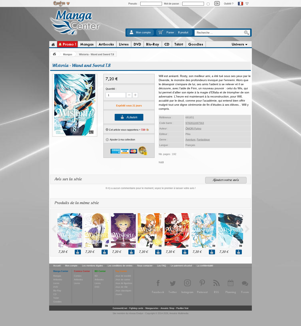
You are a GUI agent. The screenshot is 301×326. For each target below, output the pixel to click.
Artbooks (57, 279)
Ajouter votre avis (226, 180)
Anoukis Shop (167, 308)
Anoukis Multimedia (178, 313)
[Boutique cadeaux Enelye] (107, 129)
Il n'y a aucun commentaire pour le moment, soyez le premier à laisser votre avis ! (151, 188)
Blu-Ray (57, 290)
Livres (56, 283)
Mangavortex (151, 308)
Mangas (67, 54)
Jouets (118, 294)
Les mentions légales (92, 265)
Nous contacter (145, 265)
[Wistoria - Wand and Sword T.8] (74, 135)
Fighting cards (136, 308)
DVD (55, 287)
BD (96, 276)
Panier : (177, 32)
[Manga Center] (75, 35)
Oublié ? (228, 3)
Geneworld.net (120, 308)
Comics (77, 276)
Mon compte (143, 32)
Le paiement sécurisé (181, 265)
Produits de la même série (76, 203)
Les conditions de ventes (120, 265)
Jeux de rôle (121, 287)
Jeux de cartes (122, 279)
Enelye (139, 313)
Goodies (57, 301)
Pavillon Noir (182, 308)
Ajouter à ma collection (122, 139)
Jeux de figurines (123, 283)
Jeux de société (123, 276)
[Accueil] (53, 44)
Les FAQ (161, 265)
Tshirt (56, 298)
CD (55, 294)
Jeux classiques (123, 290)
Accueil (56, 265)
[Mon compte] (131, 33)
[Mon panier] (160, 33)
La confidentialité (205, 265)
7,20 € (63, 252)
